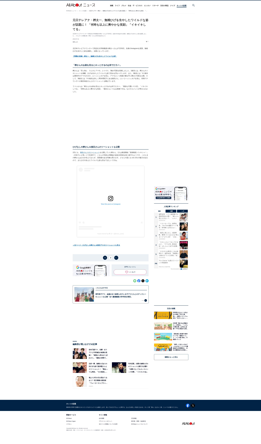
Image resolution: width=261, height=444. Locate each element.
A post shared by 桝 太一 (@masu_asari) (110, 233)
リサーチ (155, 5)
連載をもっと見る (171, 357)
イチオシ (69, 424)
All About (69, 418)
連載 (111, 5)
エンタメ (147, 5)
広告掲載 (134, 418)
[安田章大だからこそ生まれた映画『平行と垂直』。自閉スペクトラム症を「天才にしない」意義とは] (180, 315)
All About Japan (71, 421)
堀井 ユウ (75, 42)
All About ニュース (71, 11)
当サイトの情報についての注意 (108, 424)
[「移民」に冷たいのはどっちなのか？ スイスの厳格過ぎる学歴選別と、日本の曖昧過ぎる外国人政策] (180, 347)
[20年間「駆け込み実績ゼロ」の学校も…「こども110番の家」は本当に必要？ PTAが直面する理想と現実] (180, 326)
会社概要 (101, 418)
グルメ (123, 5)
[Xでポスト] (142, 280)
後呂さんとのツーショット (90, 152)
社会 (129, 5)
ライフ (117, 5)
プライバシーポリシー (105, 421)
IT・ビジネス (137, 5)
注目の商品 (164, 5)
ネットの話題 (181, 5)
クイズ (172, 5)
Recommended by (175, 269)
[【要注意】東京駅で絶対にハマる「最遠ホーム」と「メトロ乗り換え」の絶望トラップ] (180, 336)
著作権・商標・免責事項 (138, 421)
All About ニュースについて (139, 424)
